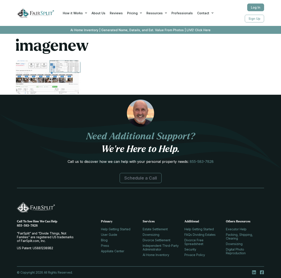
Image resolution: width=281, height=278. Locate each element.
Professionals (182, 13)
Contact (203, 13)
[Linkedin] (254, 272)
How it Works (73, 13)
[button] (141, 178)
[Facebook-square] (262, 272)
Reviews (116, 13)
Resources (154, 13)
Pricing (132, 13)
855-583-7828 (202, 161)
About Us (98, 13)
